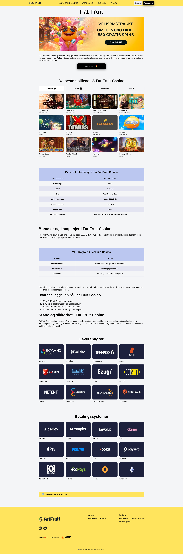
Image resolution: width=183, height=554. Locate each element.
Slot (130, 88)
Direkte (76, 88)
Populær (50, 88)
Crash (103, 88)
